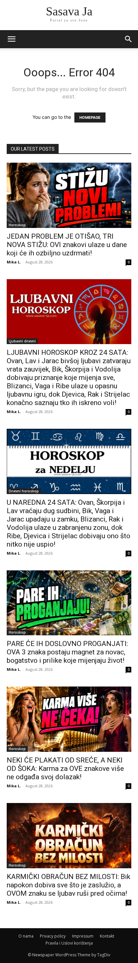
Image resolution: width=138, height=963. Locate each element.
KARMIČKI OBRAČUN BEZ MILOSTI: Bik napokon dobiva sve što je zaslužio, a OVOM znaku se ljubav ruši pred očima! (68, 885)
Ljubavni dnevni (22, 341)
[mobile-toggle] (11, 39)
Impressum (82, 936)
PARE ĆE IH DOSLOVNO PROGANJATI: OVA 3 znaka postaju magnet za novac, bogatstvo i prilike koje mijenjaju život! (67, 652)
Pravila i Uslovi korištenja (69, 943)
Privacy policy (53, 936)
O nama (25, 936)
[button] (128, 39)
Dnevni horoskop (24, 491)
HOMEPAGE (89, 117)
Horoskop (17, 225)
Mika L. (14, 261)
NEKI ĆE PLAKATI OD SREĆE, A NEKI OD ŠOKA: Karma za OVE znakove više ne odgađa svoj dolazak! (65, 768)
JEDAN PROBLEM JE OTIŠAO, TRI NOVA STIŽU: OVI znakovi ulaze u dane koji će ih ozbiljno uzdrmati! (67, 244)
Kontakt (107, 936)
